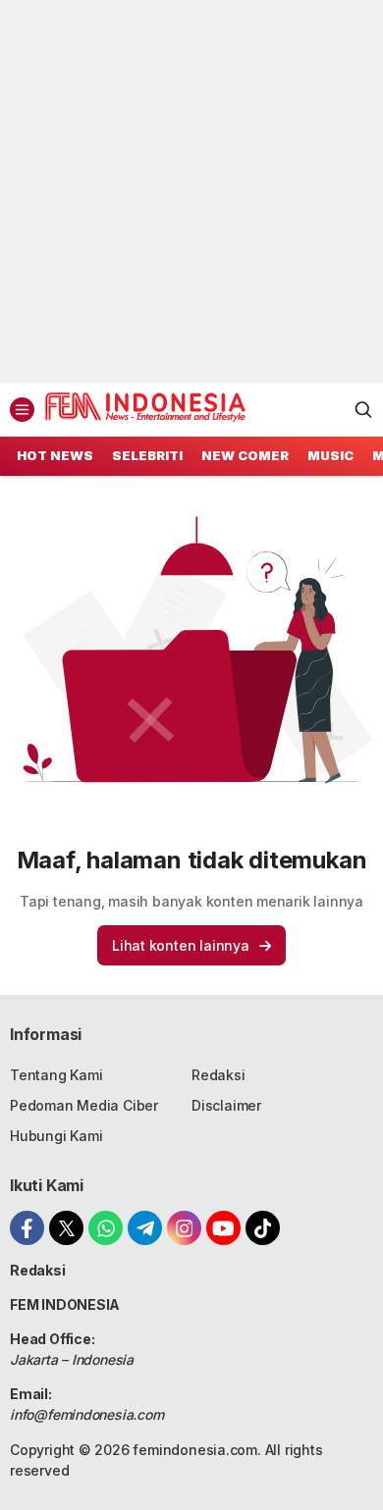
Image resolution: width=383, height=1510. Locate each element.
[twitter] (66, 1228)
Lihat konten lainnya (180, 945)
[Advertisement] (191, 191)
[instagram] (184, 1228)
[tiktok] (263, 1228)
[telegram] (145, 1228)
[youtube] (223, 1228)
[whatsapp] (105, 1228)
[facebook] (27, 1228)
